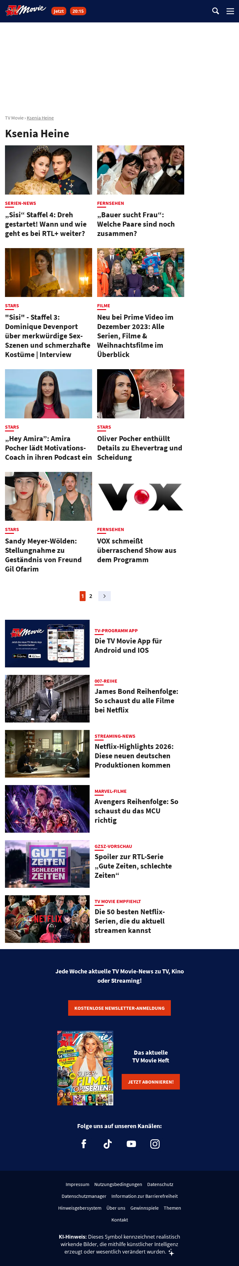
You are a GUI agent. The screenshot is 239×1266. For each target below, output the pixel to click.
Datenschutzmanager (84, 1196)
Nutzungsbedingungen (118, 1184)
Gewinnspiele (144, 1208)
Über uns (115, 1208)
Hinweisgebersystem (79, 1208)
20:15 (78, 11)
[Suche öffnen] (215, 11)
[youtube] (131, 1144)
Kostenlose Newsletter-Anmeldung (119, 1008)
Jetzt (59, 11)
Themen (172, 1208)
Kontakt (119, 1220)
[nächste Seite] (104, 596)
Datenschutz (160, 1184)
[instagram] (155, 1144)
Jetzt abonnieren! (151, 1082)
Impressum (77, 1184)
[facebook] (84, 1144)
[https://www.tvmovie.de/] (26, 10)
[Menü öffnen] (230, 11)
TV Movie (14, 118)
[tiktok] (107, 1144)
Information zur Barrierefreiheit (144, 1196)
